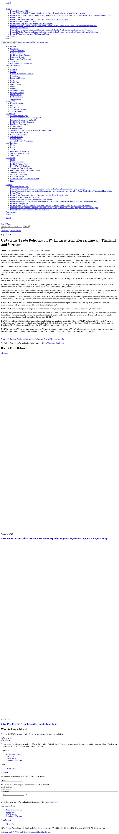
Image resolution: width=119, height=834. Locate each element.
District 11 (51, 30)
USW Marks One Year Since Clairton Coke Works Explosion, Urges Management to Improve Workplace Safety (54, 538)
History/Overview (16, 103)
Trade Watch (15, 156)
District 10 (19, 28)
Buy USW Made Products (20, 166)
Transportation (15, 99)
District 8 (31, 24)
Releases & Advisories (14, 754)
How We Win (11, 47)
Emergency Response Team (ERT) (23, 120)
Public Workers (15, 95)
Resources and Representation (21, 63)
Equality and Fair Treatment (20, 59)
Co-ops (13, 72)
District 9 (53, 26)
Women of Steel (16, 139)
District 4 (61, 15)
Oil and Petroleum (17, 91)
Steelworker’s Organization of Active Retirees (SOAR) (30, 130)
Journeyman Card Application (21, 168)
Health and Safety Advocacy (20, 55)
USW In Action (11, 143)
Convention (14, 107)
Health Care (14, 82)
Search (8, 38)
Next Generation (16, 126)
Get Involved (10, 114)
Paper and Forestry (17, 93)
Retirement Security (17, 57)
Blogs (12, 147)
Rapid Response (16, 128)
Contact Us (10, 756)
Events (12, 160)
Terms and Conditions (55, 343)
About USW (10, 101)
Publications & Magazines (19, 151)
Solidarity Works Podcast (19, 153)
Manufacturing (15, 84)
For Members (10, 158)
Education (14, 76)
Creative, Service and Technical (21, 74)
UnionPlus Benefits (17, 176)
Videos (12, 149)
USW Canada (11, 758)
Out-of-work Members (18, 174)
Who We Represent (13, 65)
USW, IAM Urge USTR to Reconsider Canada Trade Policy (29, 724)
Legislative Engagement (19, 124)
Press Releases (11, 36)
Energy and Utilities (17, 78)
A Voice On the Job (17, 51)
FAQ (12, 181)
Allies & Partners (16, 112)
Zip (26, 794)
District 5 (16, 17)
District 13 (29, 34)
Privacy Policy (11, 768)
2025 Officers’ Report (18, 109)
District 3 (47, 13)
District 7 (25, 21)
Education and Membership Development (25, 118)
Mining (13, 88)
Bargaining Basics (17, 162)
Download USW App (14, 760)
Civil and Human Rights (19, 116)
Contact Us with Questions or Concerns (24, 179)
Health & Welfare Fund (18, 164)
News (12, 145)
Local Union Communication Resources (25, 170)
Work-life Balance (17, 53)
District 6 (39, 19)
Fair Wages (14, 49)
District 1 (19, 11)
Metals (12, 86)
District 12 (54, 32)
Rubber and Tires (16, 97)
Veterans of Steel (16, 137)
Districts (9, 9)
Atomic (13, 67)
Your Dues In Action (17, 172)
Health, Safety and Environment (22, 122)
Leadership (14, 105)
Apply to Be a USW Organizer (21, 141)
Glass (12, 80)
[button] (11, 806)
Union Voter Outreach (18, 135)
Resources (5, 231)
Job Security (14, 61)
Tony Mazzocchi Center (19, 132)
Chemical (13, 70)
